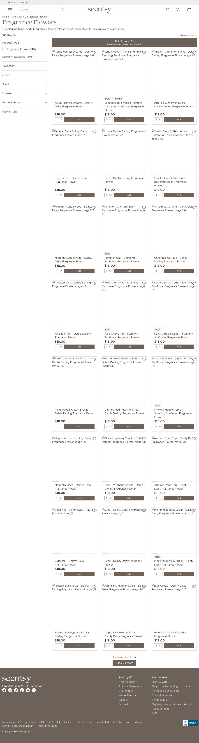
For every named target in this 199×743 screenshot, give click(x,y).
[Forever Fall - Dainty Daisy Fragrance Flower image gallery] (74, 152)
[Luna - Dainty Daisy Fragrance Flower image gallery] (124, 531)
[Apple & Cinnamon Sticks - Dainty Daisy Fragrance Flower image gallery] (124, 607)
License (7, 93)
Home (5, 16)
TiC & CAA (53, 722)
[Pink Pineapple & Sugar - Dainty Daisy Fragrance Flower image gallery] (174, 531)
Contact (123, 704)
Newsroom (9, 722)
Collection (8, 66)
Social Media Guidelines (110, 722)
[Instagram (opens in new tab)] (10, 690)
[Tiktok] (16, 690)
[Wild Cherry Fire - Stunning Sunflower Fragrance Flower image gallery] (124, 304)
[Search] (62, 9)
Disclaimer (69, 722)
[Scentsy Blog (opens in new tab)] (33, 690)
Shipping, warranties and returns (171, 704)
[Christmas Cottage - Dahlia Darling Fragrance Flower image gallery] (174, 228)
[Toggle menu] (10, 10)
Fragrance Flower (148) (21, 49)
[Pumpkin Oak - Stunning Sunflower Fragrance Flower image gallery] (124, 228)
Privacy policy (26, 722)
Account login (160, 708)
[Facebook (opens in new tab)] (4, 690)
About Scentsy (127, 681)
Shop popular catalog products (171, 686)
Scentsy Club (160, 681)
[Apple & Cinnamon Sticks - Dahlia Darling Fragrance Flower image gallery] (174, 73)
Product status (11, 102)
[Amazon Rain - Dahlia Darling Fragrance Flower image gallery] (74, 304)
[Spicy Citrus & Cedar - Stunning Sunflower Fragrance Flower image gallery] (174, 304)
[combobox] (42, 9)
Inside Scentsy (127, 695)
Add (79, 119)
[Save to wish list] (94, 52)
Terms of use (85, 722)
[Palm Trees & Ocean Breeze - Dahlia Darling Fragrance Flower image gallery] (74, 380)
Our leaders (125, 690)
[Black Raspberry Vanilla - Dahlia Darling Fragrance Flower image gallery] (124, 459)
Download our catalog (165, 690)
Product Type (10, 42)
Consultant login (47, 726)
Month (6, 75)
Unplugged (18, 16)
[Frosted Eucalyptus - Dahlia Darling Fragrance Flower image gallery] (74, 607)
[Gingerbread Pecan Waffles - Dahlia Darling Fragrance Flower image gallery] (124, 380)
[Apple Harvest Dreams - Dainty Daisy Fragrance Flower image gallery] (74, 73)
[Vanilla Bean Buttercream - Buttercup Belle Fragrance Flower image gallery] (174, 152)
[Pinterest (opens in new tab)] (22, 690)
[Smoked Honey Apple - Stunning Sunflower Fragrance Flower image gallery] (174, 380)
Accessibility (134, 722)
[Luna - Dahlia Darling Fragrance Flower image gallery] (124, 152)
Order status (159, 699)
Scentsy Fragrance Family (18, 56)
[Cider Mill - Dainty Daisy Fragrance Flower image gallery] (74, 531)
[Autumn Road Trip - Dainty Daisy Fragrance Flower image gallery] (174, 459)
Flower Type (9, 111)
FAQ (154, 713)
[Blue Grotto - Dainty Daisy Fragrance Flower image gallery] (174, 607)
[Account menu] (164, 10)
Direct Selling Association (17, 726)
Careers (123, 699)
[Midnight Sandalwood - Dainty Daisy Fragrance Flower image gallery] (74, 228)
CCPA (41, 722)
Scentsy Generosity (130, 686)
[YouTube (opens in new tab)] (27, 690)
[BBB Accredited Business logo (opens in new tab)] (191, 722)
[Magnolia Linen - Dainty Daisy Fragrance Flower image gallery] (74, 459)
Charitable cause (162, 695)
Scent (5, 84)
